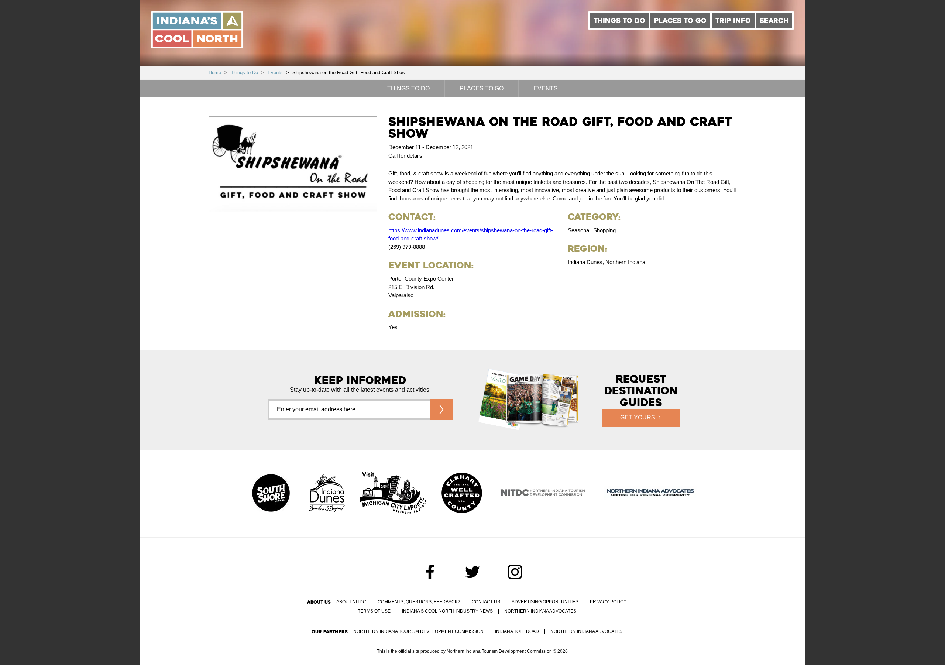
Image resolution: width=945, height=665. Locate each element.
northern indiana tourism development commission (418, 631)
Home (215, 72)
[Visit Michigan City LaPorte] (393, 493)
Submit (441, 409)
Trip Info (733, 20)
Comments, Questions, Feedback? (419, 601)
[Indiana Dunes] (327, 493)
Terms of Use (374, 611)
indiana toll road (517, 631)
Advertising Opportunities (545, 601)
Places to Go (680, 20)
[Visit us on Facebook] (430, 572)
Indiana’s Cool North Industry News (447, 611)
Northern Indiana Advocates (540, 611)
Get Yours (637, 417)
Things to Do (619, 20)
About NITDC (351, 601)
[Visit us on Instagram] (515, 572)
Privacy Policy (608, 601)
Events (275, 72)
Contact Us (486, 601)
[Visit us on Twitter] (472, 572)
